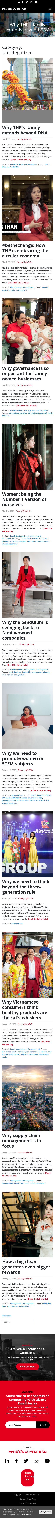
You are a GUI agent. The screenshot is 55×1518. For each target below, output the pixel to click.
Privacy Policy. (27, 1514)
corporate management (37, 413)
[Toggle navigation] (50, 9)
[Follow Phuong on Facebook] (22, 2)
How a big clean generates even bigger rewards (26, 1267)
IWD (46, 538)
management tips (22, 1306)
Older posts (6, 1316)
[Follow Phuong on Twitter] (27, 2)
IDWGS (33, 795)
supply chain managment (35, 1183)
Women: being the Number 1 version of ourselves (24, 499)
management (37, 672)
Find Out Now (27, 1366)
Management (15, 287)
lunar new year (23, 1052)
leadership (14, 167)
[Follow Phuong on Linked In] (19, 2)
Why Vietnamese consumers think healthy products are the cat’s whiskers (24, 1010)
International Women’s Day (33, 538)
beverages (6, 1052)
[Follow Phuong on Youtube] (36, 2)
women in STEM (42, 800)
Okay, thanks (45, 1512)
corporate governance (18, 413)
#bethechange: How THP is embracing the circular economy (25, 250)
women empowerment (41, 541)
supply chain (19, 1183)
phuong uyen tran (9, 541)
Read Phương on (29, 1476)
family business (15, 672)
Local (26, 536)
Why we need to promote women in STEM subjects (22, 758)
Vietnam (24, 1054)
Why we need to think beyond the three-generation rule (25, 887)
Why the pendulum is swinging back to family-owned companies (25, 630)
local (14, 1052)
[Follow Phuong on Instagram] (31, 2)
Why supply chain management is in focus (21, 1140)
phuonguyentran (24, 541)
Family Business (16, 164)
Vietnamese (33, 1054)
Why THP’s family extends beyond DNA (25, 130)
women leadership (9, 544)
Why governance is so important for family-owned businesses (25, 373)
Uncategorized (30, 164)
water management (19, 290)
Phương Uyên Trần (14, 8)
